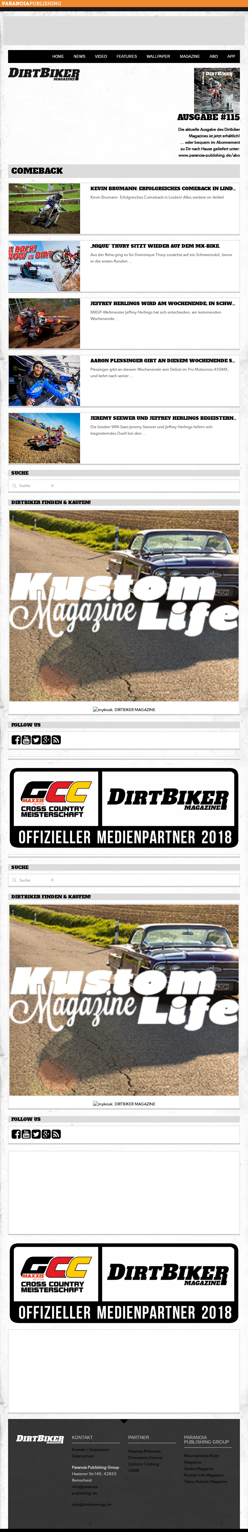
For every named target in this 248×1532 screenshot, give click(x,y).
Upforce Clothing (143, 1464)
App (231, 56)
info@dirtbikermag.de (91, 1504)
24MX (134, 1470)
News (79, 56)
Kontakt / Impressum (90, 1449)
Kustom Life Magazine (203, 1475)
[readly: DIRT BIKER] (124, 607)
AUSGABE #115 (208, 117)
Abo (214, 56)
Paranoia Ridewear (144, 1451)
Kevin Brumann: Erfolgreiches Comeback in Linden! (166, 188)
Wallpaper (158, 56)
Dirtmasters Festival (145, 1457)
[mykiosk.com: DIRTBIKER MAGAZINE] (124, 709)
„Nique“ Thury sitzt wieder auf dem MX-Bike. (155, 246)
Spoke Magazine (199, 1468)
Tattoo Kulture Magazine (205, 1481)
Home (58, 56)
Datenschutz (83, 1456)
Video (101, 56)
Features (127, 56)
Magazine (190, 56)
